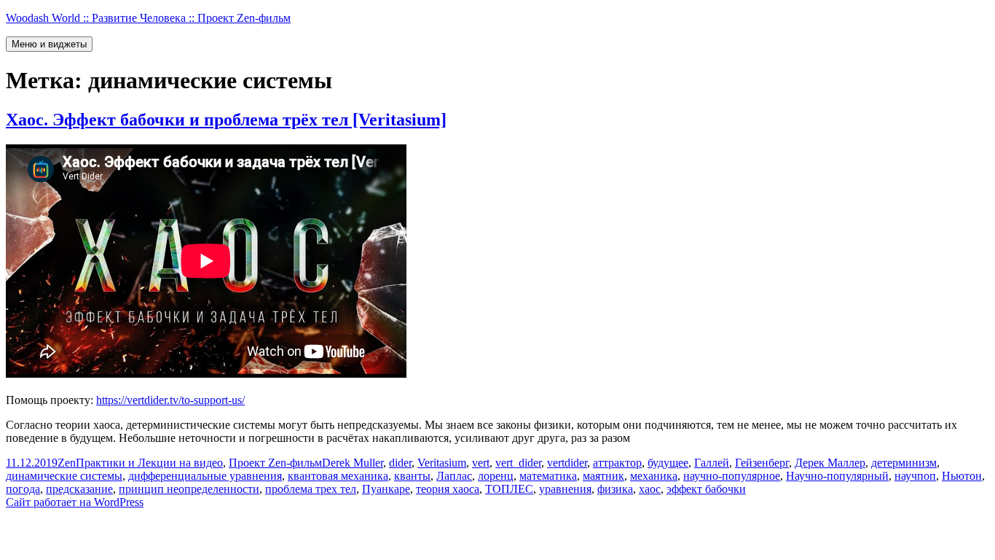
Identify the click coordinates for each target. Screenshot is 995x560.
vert (480, 462)
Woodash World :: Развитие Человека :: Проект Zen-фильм (148, 18)
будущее (668, 462)
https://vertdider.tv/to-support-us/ (170, 400)
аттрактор (617, 462)
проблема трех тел (310, 489)
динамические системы (64, 476)
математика (548, 476)
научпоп (915, 476)
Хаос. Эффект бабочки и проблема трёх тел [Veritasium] (226, 119)
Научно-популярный (837, 476)
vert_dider (518, 462)
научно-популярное (731, 476)
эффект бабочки (706, 489)
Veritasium (441, 462)
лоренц (496, 476)
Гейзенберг (762, 462)
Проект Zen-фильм (275, 462)
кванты (412, 476)
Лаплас (454, 476)
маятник (603, 476)
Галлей (711, 462)
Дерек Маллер (830, 462)
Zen (67, 462)
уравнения (565, 489)
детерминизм (904, 462)
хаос (650, 489)
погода (23, 489)
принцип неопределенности (189, 489)
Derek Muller (352, 462)
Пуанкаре (386, 489)
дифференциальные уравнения (205, 476)
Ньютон (962, 476)
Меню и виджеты (49, 44)
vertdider (567, 462)
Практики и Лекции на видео (149, 462)
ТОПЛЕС (509, 489)
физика (615, 489)
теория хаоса (447, 489)
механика (653, 476)
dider (400, 462)
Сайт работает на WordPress (74, 502)
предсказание (79, 489)
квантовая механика (338, 476)
